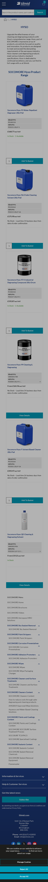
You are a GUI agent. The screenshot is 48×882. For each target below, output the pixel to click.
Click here (24, 851)
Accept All (24, 876)
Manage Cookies (24, 862)
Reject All (24, 869)
